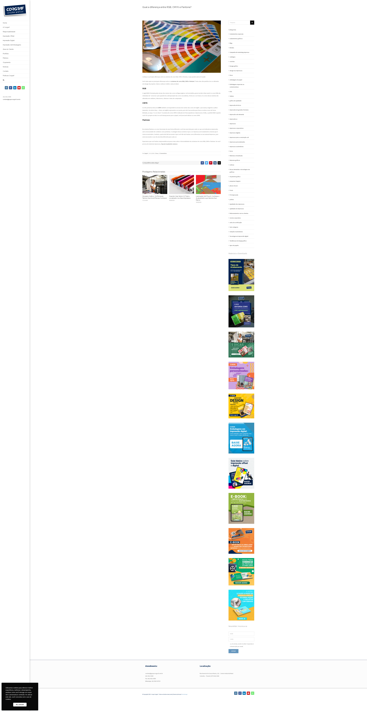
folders (232, 96)
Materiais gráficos (235, 160)
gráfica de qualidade (235, 101)
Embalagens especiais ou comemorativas (237, 86)
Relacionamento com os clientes (239, 213)
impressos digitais (235, 133)
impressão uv (233, 119)
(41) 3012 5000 (149, 676)
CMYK (159, 108)
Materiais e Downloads (236, 156)
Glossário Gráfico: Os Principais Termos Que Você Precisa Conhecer (154, 197)
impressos (233, 123)
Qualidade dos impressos (237, 204)
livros (231, 151)
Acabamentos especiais (236, 34)
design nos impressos (236, 70)
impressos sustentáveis (237, 146)
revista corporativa (235, 218)
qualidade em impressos (237, 209)
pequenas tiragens (235, 181)
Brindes (232, 48)
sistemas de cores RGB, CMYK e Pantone (182, 81)
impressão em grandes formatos (239, 110)
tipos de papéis (234, 245)
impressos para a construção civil (239, 137)
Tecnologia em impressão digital (239, 236)
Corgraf (146, 153)
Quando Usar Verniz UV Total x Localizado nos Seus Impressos (179, 197)
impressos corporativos (237, 128)
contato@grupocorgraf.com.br (11, 99)
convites (232, 61)
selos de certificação (236, 222)
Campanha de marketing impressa (239, 52)
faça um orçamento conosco (169, 144)
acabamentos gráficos (236, 38)
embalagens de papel (236, 80)
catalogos (232, 57)
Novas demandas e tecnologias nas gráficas (240, 171)
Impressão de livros (235, 105)
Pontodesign (184, 694)
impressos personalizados (237, 142)
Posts (231, 190)
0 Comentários (163, 153)
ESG (231, 91)
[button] (15, 80)
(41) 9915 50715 (156, 681)
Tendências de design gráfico (238, 241)
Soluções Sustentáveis (236, 232)
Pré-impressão (234, 195)
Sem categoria (234, 227)
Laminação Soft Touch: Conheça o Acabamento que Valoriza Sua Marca (207, 198)
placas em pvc (234, 186)
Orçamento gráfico (235, 176)
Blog (231, 43)
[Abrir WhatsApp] (362, 707)
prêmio (232, 199)
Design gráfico (234, 66)
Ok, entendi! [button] (20, 704)
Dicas (156, 153)
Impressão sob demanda (237, 114)
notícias (232, 165)
